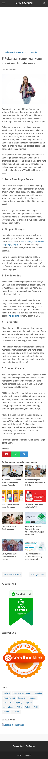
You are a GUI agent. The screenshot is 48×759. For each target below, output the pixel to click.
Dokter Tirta (13, 316)
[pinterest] (6, 454)
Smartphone (8, 707)
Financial (21, 698)
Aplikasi (6, 693)
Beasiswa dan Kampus (22, 693)
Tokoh (27, 707)
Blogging (38, 693)
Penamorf (24, 3)
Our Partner (30, 746)
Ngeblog (18, 702)
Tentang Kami (18, 746)
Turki (36, 707)
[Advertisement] (24, 29)
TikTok (19, 707)
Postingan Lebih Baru (12, 574)
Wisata (6, 712)
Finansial (32, 698)
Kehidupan (7, 702)
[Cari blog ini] (44, 3)
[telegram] (24, 454)
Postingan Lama (37, 574)
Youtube (15, 712)
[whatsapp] (15, 454)
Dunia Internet (9, 698)
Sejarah (29, 702)
